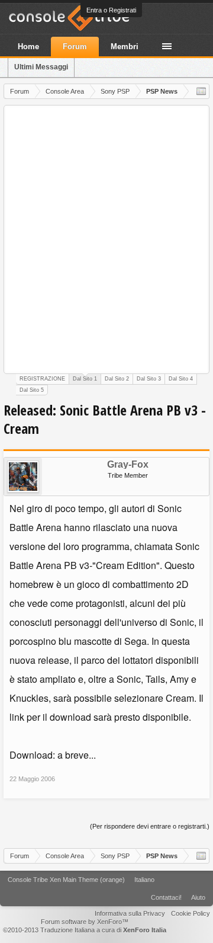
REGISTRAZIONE (42, 379)
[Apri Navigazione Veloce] (201, 91)
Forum (75, 46)
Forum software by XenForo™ (84, 921)
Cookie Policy (190, 913)
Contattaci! (166, 897)
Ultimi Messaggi (41, 67)
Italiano (144, 879)
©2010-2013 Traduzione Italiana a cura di (84, 930)
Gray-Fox (128, 465)
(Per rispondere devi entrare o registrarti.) (149, 826)
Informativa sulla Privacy (130, 913)
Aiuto (198, 897)
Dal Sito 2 (117, 379)
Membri (124, 46)
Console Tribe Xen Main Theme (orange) (66, 879)
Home (28, 46)
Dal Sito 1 (85, 379)
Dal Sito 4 (181, 379)
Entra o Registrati (111, 10)
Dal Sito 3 (149, 379)
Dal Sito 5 (32, 390)
